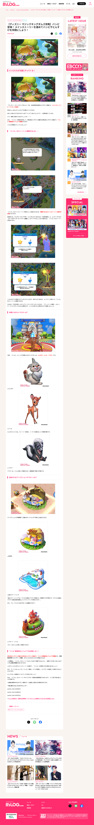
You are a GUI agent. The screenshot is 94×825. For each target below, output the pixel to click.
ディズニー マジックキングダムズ (22, 9)
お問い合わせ (21, 815)
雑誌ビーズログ (51, 3)
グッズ (68, 3)
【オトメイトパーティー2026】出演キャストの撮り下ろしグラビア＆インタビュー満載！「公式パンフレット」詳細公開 (20, 785)
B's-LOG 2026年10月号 (77, 50)
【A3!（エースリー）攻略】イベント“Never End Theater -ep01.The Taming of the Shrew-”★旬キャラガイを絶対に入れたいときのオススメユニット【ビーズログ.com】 (48, 786)
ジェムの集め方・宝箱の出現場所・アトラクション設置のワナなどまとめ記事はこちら (31, 698)
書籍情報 (61, 3)
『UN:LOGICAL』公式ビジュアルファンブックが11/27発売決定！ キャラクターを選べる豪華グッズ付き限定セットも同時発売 (48, 760)
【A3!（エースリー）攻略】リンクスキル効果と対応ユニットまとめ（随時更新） (79, 118)
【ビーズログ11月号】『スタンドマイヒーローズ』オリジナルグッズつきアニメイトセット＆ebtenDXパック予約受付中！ (20, 760)
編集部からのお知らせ (46, 808)
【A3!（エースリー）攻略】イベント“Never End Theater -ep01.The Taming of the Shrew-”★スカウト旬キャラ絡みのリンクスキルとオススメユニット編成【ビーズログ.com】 (79, 140)
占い (73, 3)
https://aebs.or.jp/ (61, 817)
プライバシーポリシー (32, 815)
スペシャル (12, 9)
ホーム (7, 9)
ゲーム (25, 20)
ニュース (42, 3)
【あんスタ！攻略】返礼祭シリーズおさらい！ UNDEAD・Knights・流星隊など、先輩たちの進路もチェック (79, 165)
